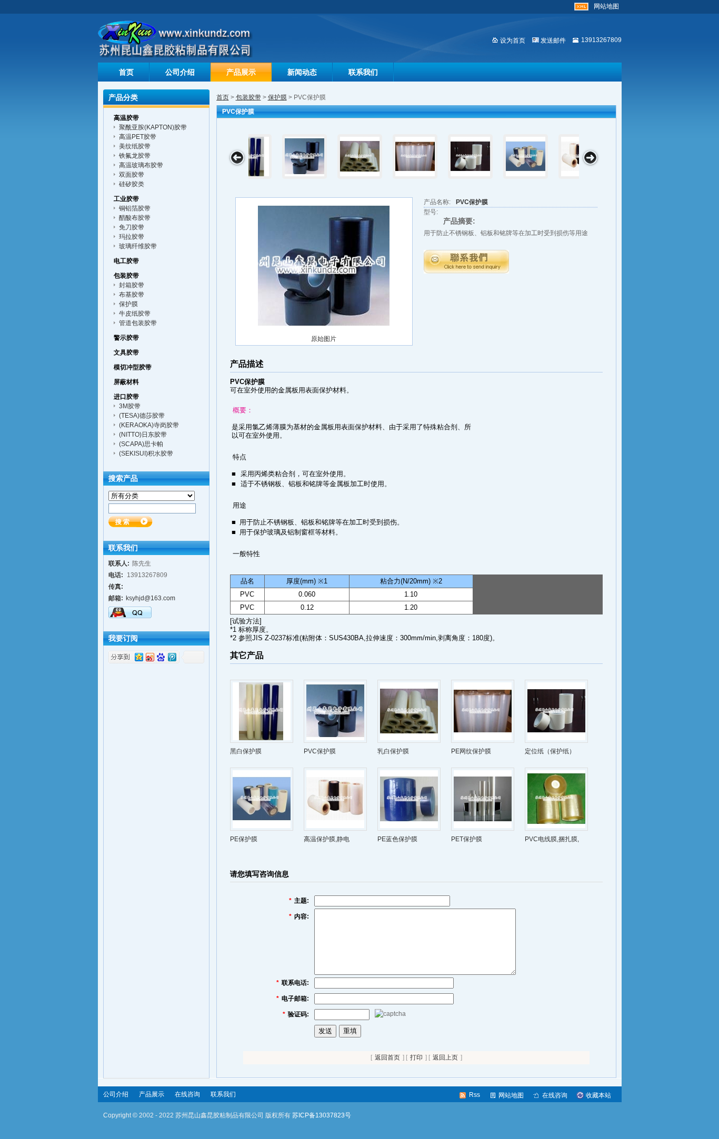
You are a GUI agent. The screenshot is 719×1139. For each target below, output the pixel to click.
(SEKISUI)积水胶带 (146, 453)
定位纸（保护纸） (550, 751)
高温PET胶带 (137, 136)
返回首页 (387, 1057)
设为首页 (512, 40)
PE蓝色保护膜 (397, 839)
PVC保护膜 (472, 202)
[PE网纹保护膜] (483, 710)
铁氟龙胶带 (135, 155)
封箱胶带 (131, 285)
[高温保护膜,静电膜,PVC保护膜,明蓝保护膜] (276, 156)
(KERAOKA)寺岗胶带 (149, 425)
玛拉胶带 (131, 236)
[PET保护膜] (386, 156)
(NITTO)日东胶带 (143, 434)
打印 (416, 1057)
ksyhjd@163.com (150, 598)
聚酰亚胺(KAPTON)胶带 (153, 127)
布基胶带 (131, 294)
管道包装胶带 (138, 323)
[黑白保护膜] (262, 710)
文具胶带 (126, 352)
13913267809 (601, 40)
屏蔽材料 (126, 382)
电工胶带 (126, 261)
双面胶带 (131, 174)
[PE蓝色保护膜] (331, 156)
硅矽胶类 (131, 184)
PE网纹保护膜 (471, 751)
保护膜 (277, 97)
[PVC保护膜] (323, 265)
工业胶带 (126, 199)
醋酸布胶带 (135, 217)
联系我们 (363, 72)
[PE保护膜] (262, 798)
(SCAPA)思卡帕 (141, 444)
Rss (474, 1094)
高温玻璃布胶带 (141, 165)
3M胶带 (130, 406)
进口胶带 (126, 396)
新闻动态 (302, 72)
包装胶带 (248, 97)
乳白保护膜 (393, 751)
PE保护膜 (243, 839)
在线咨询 (187, 1094)
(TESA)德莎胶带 (142, 415)
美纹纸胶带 (135, 146)
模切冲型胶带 (133, 367)
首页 (126, 72)
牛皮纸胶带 (135, 313)
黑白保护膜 (246, 751)
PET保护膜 (466, 839)
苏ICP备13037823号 (321, 1115)
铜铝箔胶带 (135, 208)
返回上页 (445, 1057)
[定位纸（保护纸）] (556, 710)
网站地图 (606, 6)
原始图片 (323, 338)
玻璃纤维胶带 (138, 246)
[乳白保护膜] (409, 710)
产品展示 (241, 72)
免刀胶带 (131, 227)
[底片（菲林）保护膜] (497, 156)
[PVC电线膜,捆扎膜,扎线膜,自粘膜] (442, 156)
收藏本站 (598, 1095)
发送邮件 (553, 40)
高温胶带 (126, 118)
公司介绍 (180, 72)
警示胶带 (126, 337)
